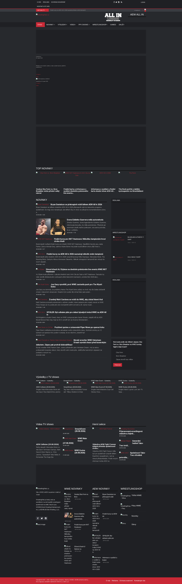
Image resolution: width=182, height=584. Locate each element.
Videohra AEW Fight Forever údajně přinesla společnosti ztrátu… (104, 446)
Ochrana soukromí (58, 2)
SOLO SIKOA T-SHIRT (134, 257)
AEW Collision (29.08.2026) (45, 387)
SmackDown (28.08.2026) (72, 387)
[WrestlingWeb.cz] (42, 15)
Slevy (134, 524)
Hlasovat (118, 365)
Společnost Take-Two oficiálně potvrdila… (132, 455)
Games (113, 25)
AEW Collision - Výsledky (44, 381)
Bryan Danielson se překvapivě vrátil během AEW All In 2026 (76, 204)
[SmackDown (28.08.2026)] (76, 384)
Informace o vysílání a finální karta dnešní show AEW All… (103, 190)
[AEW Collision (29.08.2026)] (49, 384)
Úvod (39, 25)
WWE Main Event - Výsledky (101, 381)
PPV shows (84, 25)
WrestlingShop (99, 25)
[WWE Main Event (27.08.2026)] (104, 384)
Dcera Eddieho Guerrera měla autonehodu (85, 220)
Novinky (50, 25)
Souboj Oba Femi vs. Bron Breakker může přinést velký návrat (47, 191)
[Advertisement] (91, 42)
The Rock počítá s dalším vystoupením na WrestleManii (130, 190)
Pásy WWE (136, 506)
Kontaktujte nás (43, 6)
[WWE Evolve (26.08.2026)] (131, 384)
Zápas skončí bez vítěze (124, 359)
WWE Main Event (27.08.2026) (101, 387)
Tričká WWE (137, 495)
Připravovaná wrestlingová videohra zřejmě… (130, 432)
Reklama (46, 2)
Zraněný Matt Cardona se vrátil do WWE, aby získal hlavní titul (76, 299)
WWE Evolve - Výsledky (126, 381)
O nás (39, 2)
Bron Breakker (121, 356)
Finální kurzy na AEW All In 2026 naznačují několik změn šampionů (75, 254)
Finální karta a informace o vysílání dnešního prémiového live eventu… (76, 191)
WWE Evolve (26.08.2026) (127, 387)
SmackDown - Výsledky (72, 381)
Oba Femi (119, 352)
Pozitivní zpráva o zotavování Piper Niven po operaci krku (79, 327)
